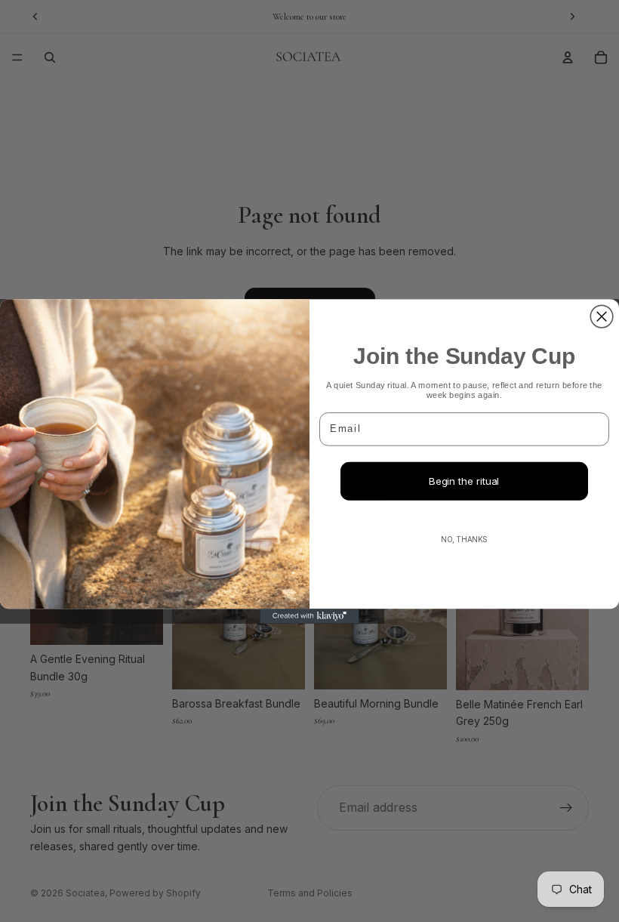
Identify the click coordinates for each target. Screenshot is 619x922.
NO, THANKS (464, 538)
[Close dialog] (601, 316)
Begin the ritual (464, 481)
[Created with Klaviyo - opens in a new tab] (309, 616)
